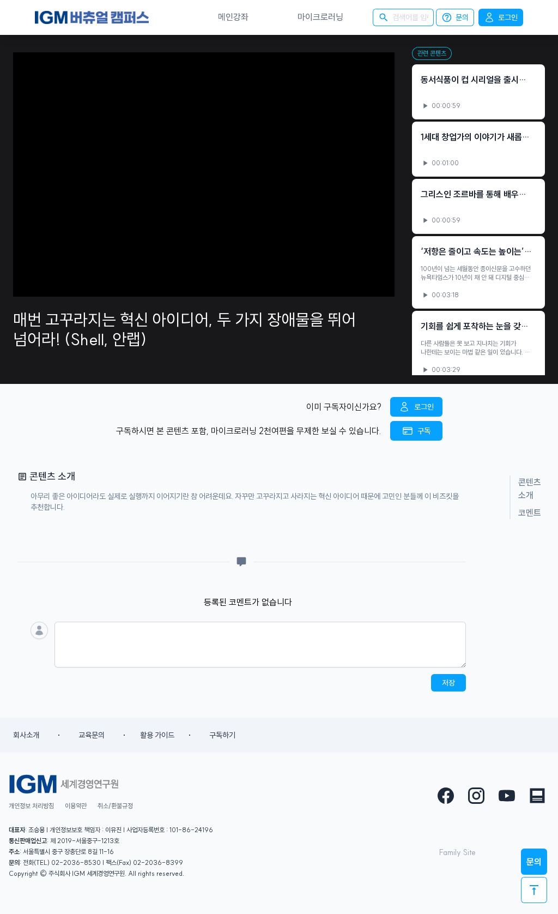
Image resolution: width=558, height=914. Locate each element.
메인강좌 (233, 16)
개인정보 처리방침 (31, 806)
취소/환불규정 (115, 806)
